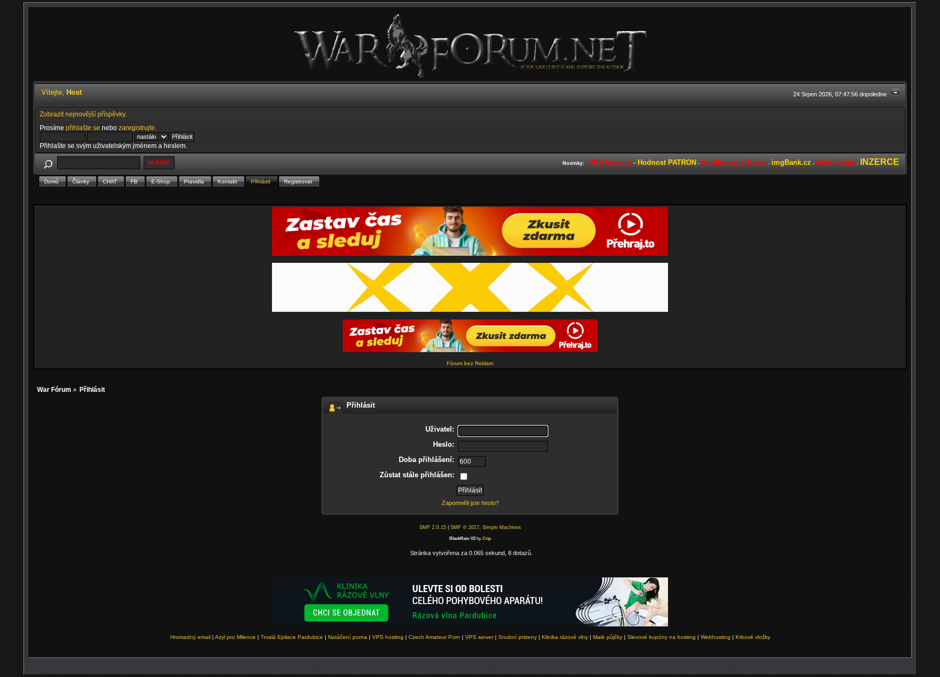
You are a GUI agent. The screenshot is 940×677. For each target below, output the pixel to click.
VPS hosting (388, 637)
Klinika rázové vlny (565, 637)
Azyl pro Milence (235, 637)
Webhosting (716, 637)
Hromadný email (190, 637)
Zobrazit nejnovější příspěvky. (83, 114)
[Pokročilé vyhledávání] (48, 162)
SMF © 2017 (464, 527)
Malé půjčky (607, 637)
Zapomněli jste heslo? (470, 503)
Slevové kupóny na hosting (661, 637)
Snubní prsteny (517, 637)
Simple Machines (502, 527)
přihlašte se (83, 127)
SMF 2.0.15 (432, 527)
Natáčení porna (347, 637)
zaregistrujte (137, 127)
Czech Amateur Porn (434, 637)
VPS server (479, 637)
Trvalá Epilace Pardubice (292, 637)
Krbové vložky (752, 637)
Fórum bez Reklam (470, 363)
